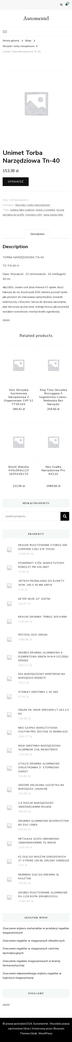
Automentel (36, 18)
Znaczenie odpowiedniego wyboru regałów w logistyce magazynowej (32, 976)
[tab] (37, 234)
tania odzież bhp (53, 215)
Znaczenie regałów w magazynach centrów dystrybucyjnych (31, 951)
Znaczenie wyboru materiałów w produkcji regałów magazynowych (36, 930)
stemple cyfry (33, 215)
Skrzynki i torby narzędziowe (32, 205)
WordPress (45, 1033)
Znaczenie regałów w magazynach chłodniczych (34, 941)
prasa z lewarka (45, 210)
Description (37, 234)
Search (64, 516)
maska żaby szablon (22, 210)
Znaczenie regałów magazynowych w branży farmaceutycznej (31, 963)
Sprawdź (15, 182)
